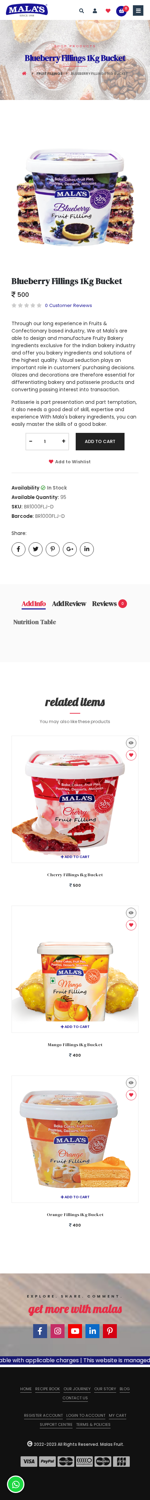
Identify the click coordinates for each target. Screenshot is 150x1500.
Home (26, 1389)
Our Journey (77, 1389)
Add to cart (77, 856)
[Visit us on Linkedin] (92, 1331)
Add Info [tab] (34, 603)
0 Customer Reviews (68, 305)
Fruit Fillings (49, 73)
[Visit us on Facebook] (40, 1331)
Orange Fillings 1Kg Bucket (75, 1214)
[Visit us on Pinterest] (110, 1331)
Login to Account (85, 1415)
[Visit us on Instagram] (58, 1331)
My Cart (117, 1415)
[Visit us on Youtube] (75, 1331)
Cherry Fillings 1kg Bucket (75, 875)
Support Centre (56, 1424)
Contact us (75, 1398)
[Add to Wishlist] (131, 755)
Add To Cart (100, 441)
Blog (125, 1389)
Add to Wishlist (73, 462)
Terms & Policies (93, 1424)
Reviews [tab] (108, 603)
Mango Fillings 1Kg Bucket (75, 1045)
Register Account (43, 1415)
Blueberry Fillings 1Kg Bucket (67, 281)
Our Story (105, 1389)
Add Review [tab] (69, 603)
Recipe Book (47, 1389)
